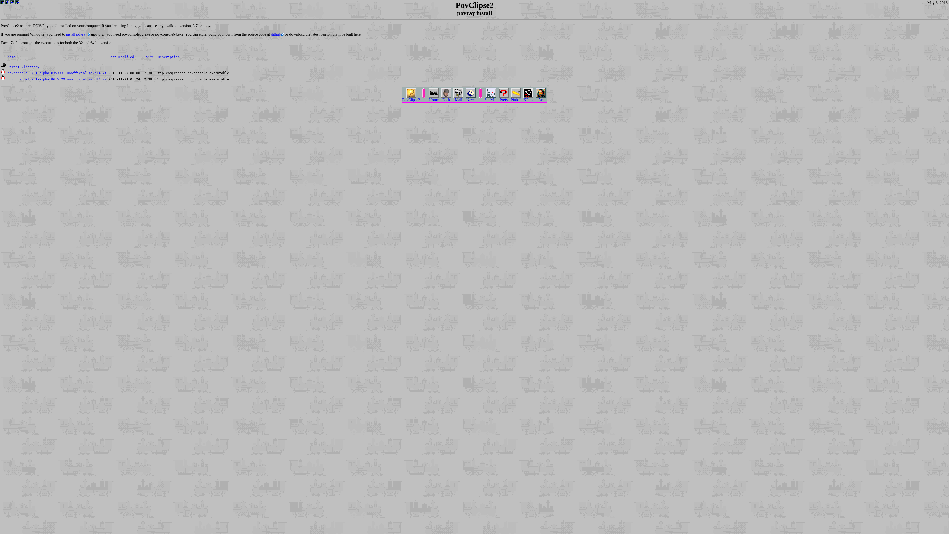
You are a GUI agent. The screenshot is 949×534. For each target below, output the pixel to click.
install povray (76, 34)
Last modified (121, 57)
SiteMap (490, 100)
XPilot (528, 100)
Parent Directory (23, 67)
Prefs (504, 100)
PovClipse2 (411, 100)
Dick (446, 100)
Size (150, 57)
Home (434, 100)
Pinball (516, 100)
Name (12, 57)
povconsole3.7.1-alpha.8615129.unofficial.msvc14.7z (57, 79)
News (470, 100)
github (276, 34)
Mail (458, 100)
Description (169, 57)
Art (540, 100)
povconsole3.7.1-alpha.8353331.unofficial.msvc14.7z (57, 73)
